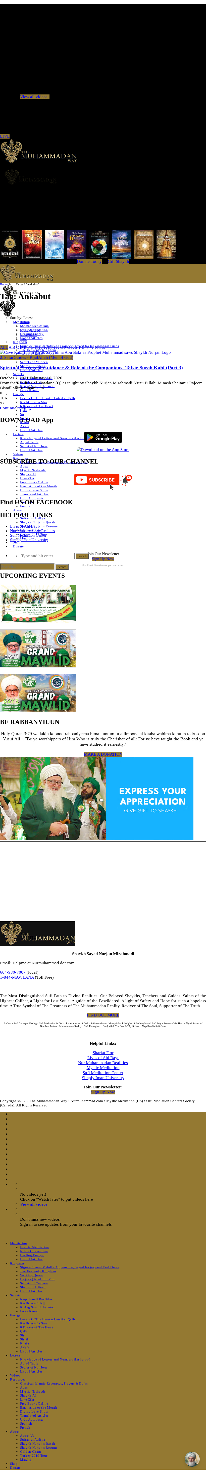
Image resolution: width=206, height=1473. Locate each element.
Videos (18, 454)
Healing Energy (32, 1255)
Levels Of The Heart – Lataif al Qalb (47, 398)
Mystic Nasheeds (33, 470)
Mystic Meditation (103, 1067)
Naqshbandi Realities (36, 1299)
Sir (22, 414)
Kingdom (20, 342)
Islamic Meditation (34, 1247)
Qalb (23, 1331)
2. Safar (7, 357)
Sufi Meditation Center (28, 535)
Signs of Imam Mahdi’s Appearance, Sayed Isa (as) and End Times (69, 1267)
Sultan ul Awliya (32, 1439)
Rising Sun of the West (37, 1307)
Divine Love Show (34, 490)
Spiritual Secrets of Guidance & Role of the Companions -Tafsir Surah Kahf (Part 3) (91, 367)
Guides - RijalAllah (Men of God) (43, 357)
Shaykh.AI (28, 474)
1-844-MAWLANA (17, 977)
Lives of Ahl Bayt (24, 526)
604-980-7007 (13, 972)
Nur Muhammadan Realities (32, 531)
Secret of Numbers (33, 446)
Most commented (33, 326)
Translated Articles (34, 494)
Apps (24, 466)
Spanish (26, 1423)
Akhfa (24, 426)
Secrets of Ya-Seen (34, 362)
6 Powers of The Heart (36, 406)
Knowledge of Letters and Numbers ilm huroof (55, 438)
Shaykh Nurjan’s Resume (39, 526)
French (25, 506)
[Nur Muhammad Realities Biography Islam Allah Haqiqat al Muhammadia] (103, 176)
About (17, 510)
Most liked (28, 335)
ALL (4, 347)
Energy (18, 394)
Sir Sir (25, 1339)
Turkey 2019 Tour (33, 1455)
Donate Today (89, 261)
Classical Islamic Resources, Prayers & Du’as (54, 1383)
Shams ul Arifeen (32, 1287)
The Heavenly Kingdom (38, 1271)
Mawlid (26, 1459)
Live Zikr (27, 478)
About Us (27, 1435)
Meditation (18, 1243)
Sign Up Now (103, 559)
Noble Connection (34, 1251)
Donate (18, 546)
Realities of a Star (33, 402)
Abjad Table (29, 442)
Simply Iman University (29, 540)
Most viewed (30, 330)
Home (4, 284)
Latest (24, 322)
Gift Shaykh (118, 261)
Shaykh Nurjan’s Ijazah (37, 522)
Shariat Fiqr (103, 1052)
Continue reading (15, 408)
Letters (18, 434)
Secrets (18, 374)
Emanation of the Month (38, 486)
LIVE (5, 136)
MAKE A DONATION (103, 754)
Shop (17, 542)
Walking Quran (31, 1275)
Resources (17, 1379)
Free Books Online (34, 482)
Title (23, 339)
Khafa (24, 1343)
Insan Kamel (29, 1311)
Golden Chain (30, 1451)
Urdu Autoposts (31, 498)
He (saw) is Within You (37, 1279)
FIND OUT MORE (103, 1015)
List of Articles (31, 338)
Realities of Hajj (32, 1303)
